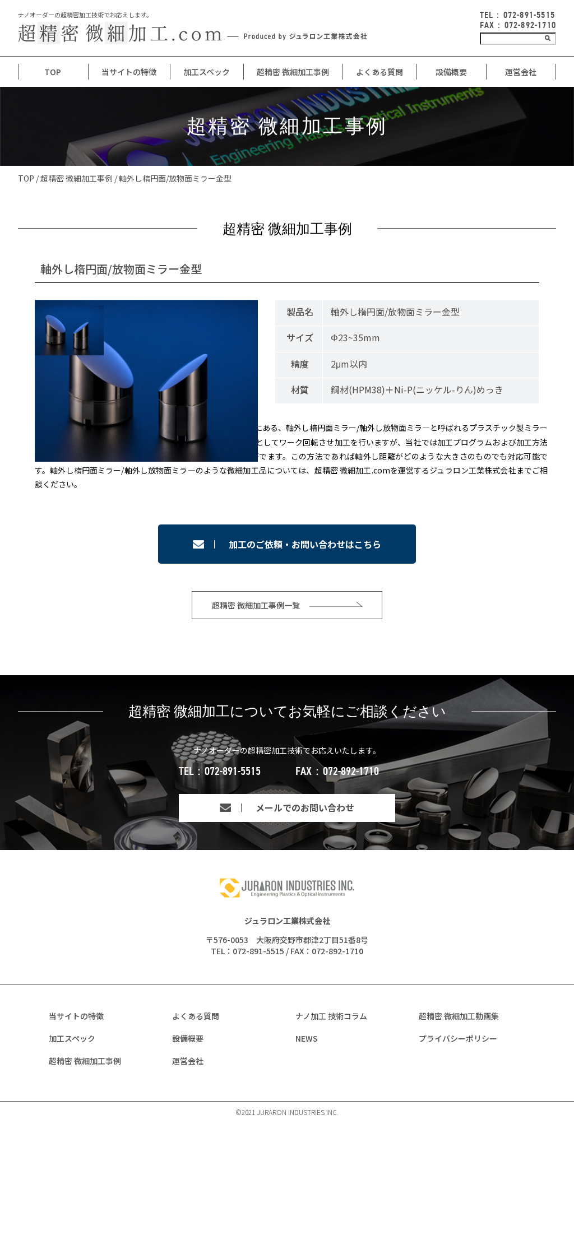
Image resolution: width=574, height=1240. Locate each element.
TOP (52, 71)
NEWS (306, 1038)
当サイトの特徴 (76, 1015)
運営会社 (520, 71)
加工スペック (206, 71)
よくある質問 (379, 71)
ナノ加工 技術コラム (331, 1015)
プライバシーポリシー (458, 1038)
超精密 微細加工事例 (293, 71)
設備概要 (451, 71)
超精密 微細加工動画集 (459, 1015)
